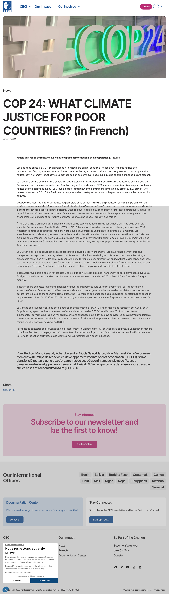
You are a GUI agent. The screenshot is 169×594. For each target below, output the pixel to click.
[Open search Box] (156, 6)
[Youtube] (129, 568)
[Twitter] (123, 568)
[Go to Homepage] (7, 6)
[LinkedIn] (141, 568)
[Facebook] (117, 568)
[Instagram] (135, 568)
